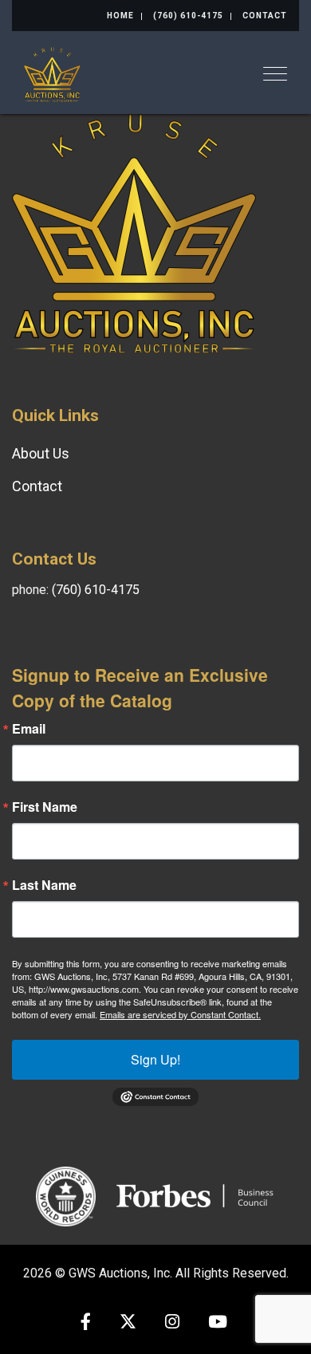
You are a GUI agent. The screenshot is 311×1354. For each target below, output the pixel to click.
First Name (44, 807)
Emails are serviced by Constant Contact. (180, 1014)
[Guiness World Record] (65, 1195)
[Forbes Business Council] (196, 1195)
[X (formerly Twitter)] (128, 1323)
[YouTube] (217, 1323)
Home (120, 15)
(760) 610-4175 (188, 15)
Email (28, 728)
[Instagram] (172, 1323)
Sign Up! (155, 1059)
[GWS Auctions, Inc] (52, 73)
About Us (40, 453)
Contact (264, 15)
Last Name (44, 885)
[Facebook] (86, 1323)
